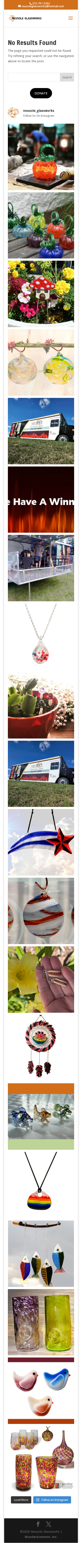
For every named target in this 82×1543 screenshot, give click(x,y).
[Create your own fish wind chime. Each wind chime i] (41, 1254)
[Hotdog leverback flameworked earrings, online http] (41, 979)
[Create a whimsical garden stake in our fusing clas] (41, 294)
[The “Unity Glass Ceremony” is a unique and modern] (41, 1459)
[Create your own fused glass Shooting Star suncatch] (41, 842)
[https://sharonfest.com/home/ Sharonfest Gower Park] (41, 774)
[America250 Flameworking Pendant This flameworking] (41, 636)
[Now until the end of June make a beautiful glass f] (41, 1116)
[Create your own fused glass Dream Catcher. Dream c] (41, 1048)
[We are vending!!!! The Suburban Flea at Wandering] (41, 431)
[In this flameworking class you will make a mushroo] (41, 705)
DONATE (41, 93)
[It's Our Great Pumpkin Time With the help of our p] (41, 225)
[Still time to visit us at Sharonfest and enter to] (41, 568)
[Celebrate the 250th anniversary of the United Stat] (41, 911)
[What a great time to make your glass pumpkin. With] (41, 157)
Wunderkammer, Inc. (41, 1537)
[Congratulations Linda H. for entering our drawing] (41, 499)
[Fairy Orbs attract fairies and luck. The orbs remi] (41, 362)
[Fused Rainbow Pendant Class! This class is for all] (41, 1185)
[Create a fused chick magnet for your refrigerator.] (41, 1390)
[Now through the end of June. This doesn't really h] (41, 1322)
